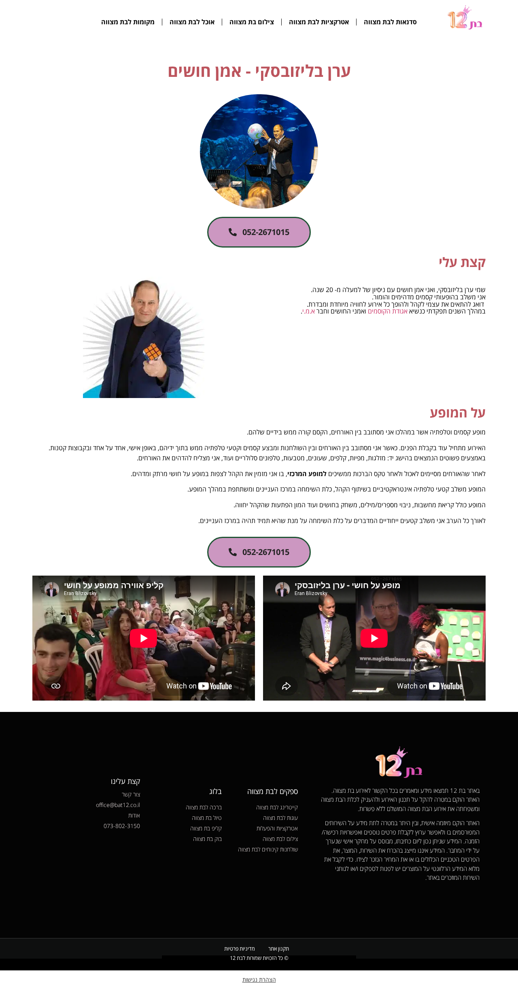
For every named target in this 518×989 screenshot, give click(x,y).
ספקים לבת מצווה (272, 791)
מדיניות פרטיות (239, 948)
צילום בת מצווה (251, 21)
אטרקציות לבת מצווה (319, 21)
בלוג (215, 791)
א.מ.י (308, 311)
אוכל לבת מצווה (192, 21)
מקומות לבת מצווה (128, 21)
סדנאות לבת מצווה (390, 21)
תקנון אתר (278, 948)
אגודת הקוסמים (388, 311)
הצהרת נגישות (259, 979)
